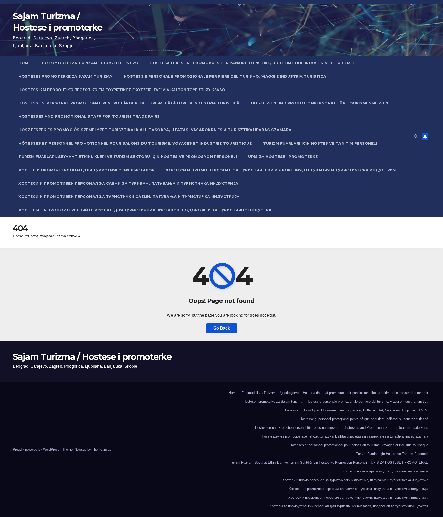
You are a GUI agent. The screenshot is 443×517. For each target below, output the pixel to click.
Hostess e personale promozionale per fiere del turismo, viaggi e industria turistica (225, 76)
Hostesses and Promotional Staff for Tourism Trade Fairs (89, 116)
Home (24, 63)
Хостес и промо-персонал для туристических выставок (86, 170)
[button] (416, 136)
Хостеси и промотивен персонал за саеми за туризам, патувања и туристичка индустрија (128, 183)
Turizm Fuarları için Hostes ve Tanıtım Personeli (320, 143)
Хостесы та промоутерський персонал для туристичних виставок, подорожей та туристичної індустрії (144, 210)
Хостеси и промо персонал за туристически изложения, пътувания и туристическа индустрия (281, 170)
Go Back (221, 328)
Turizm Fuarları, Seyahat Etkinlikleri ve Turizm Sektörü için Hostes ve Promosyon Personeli (127, 156)
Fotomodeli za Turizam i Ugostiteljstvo (90, 63)
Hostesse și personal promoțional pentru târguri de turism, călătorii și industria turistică (129, 103)
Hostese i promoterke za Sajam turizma (65, 76)
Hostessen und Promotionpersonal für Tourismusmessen (319, 103)
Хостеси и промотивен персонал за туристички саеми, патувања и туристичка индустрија (129, 196)
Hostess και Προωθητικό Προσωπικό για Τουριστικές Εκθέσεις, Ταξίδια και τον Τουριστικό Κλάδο (121, 89)
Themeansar (101, 449)
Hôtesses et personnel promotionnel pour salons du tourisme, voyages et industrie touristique (135, 143)
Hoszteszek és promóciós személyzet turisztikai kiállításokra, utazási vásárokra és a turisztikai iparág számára (155, 129)
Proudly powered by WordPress (37, 449)
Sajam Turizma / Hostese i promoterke (92, 356)
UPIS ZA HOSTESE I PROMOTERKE (283, 156)
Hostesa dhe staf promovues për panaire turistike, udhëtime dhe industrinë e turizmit (252, 63)
